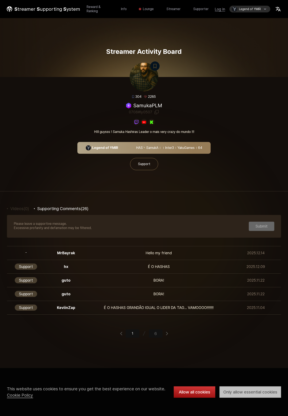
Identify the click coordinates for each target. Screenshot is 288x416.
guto (66, 280)
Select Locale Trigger (278, 9)
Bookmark (155, 66)
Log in (220, 9)
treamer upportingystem (47, 9)
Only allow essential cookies (250, 392)
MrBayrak (66, 253)
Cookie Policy (20, 395)
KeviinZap (66, 307)
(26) (62, 208)
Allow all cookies (194, 392)
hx (66, 266)
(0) (19, 208)
